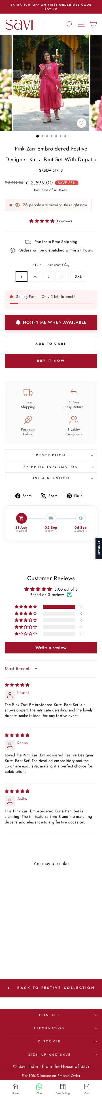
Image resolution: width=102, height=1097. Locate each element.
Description (51, 455)
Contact (49, 1015)
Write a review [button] (51, 647)
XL (62, 276)
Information (49, 1028)
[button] (42, 221)
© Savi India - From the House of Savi (51, 1066)
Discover (49, 1041)
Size (47, 264)
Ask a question (51, 478)
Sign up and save (49, 1054)
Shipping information (51, 466)
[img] (17, 685)
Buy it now (51, 360)
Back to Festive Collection (55, 987)
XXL (78, 276)
